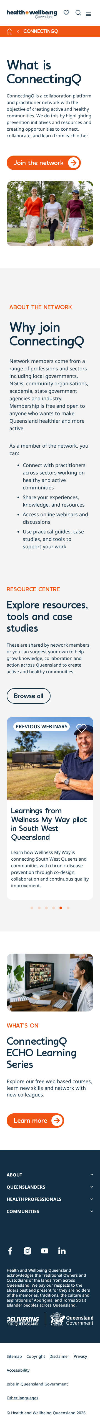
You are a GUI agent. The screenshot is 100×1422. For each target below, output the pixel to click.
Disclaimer (59, 1356)
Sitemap (14, 1356)
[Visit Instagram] (27, 1251)
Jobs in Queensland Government (37, 1384)
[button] (77, 13)
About (14, 1175)
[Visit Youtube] (44, 1251)
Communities (23, 1211)
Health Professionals (34, 1199)
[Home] (9, 32)
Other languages (22, 1397)
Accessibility (18, 1370)
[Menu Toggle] (88, 13)
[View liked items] (66, 13)
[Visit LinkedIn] (62, 1251)
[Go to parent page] (18, 31)
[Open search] (78, 13)
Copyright (35, 1356)
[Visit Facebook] (10, 1251)
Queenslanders (26, 1187)
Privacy (80, 1356)
